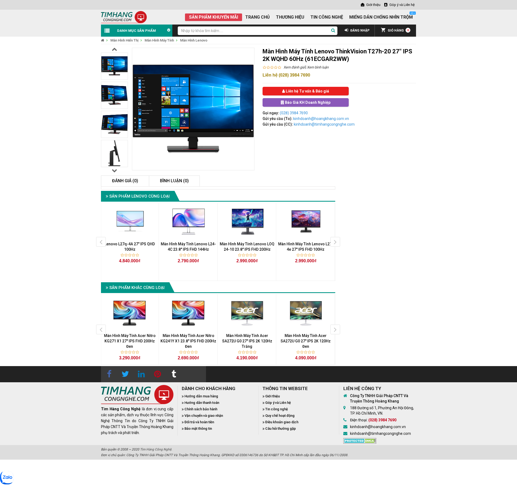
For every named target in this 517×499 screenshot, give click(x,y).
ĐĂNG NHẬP (359, 30)
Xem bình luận (318, 67)
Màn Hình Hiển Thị (124, 40)
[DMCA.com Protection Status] (359, 440)
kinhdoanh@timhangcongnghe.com (324, 124)
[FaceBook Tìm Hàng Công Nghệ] (109, 374)
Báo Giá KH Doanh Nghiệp (307, 102)
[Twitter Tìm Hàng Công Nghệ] (125, 374)
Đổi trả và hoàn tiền (199, 422)
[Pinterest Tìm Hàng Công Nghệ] (157, 374)
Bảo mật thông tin (198, 428)
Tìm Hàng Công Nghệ (155, 449)
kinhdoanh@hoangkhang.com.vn (321, 118)
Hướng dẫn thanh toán (201, 403)
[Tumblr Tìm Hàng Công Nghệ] (174, 374)
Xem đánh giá (294, 67)
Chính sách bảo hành (200, 409)
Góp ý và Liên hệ (278, 403)
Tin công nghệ (276, 409)
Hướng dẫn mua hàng (201, 396)
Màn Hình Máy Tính (159, 40)
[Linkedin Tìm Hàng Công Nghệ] (141, 374)
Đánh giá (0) (125, 180)
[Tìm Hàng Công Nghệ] (124, 17)
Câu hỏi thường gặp (280, 428)
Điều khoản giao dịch (281, 422)
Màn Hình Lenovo (193, 40)
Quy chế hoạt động (280, 416)
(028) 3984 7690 (294, 113)
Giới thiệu (272, 396)
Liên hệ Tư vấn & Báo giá (307, 91)
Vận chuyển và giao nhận (203, 416)
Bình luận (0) (174, 180)
